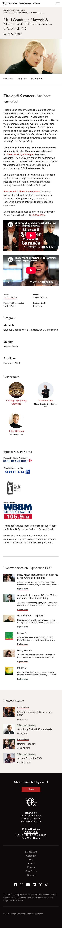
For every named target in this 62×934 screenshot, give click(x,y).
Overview (8, 78)
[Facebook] (15, 884)
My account (31, 851)
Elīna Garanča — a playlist (31, 615)
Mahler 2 (21, 667)
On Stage (7, 10)
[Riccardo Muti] (46, 390)
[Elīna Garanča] (16, 420)
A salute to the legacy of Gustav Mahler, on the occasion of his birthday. (37, 596)
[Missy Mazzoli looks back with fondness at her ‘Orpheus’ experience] (9, 578)
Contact (31, 875)
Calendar (31, 855)
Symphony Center (10, 297)
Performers (36, 78)
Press (31, 863)
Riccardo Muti (46, 400)
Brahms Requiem (26, 743)
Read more (37, 306)
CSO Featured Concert (26, 725)
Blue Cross (31, 871)
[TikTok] (46, 884)
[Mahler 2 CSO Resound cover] (9, 671)
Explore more (22, 589)
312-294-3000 (37, 215)
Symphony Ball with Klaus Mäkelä (34, 729)
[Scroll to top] (3, 931)
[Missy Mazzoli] (9, 653)
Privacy (31, 867)
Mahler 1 (21, 633)
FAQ (31, 859)
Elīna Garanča (16, 431)
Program (22, 78)
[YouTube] (28, 884)
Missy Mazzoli (24, 650)
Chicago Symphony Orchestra (16, 402)
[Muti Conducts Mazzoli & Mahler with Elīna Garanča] (9, 618)
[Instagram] (21, 884)
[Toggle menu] (58, 3)
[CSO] (31, 805)
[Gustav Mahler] (9, 598)
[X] (40, 884)
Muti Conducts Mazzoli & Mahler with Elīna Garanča (23, 12)
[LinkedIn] (34, 884)
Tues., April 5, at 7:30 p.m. (21, 154)
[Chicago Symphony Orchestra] (21, 3)
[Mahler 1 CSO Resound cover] (9, 636)
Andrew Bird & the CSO (29, 758)
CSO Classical (18, 10)
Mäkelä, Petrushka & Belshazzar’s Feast (34, 713)
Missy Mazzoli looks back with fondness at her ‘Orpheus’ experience (37, 576)
